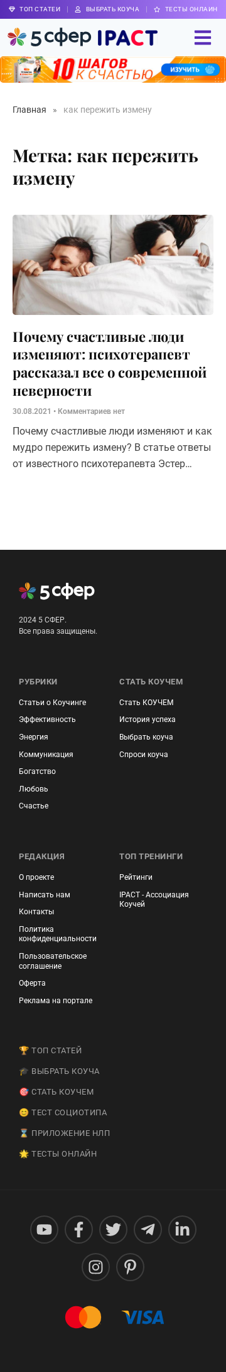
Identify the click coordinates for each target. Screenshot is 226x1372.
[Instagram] (96, 1267)
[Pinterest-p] (130, 1267)
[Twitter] (113, 1229)
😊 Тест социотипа (63, 1112)
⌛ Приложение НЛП (64, 1133)
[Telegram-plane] (148, 1229)
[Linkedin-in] (182, 1229)
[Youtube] (44, 1229)
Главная (29, 110)
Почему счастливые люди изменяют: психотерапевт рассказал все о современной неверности (110, 363)
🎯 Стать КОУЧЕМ (56, 1091)
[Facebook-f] (79, 1229)
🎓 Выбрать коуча (59, 1071)
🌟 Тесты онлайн (58, 1153)
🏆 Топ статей (50, 1050)
